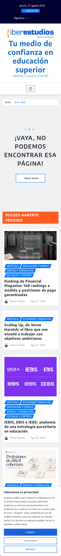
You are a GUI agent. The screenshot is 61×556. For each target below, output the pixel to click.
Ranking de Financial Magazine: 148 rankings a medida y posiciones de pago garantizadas (30, 288)
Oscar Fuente (17, 301)
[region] (30, 521)
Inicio (8, 102)
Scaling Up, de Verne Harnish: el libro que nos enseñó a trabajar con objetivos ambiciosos (26, 332)
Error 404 (20, 102)
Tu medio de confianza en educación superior (30, 56)
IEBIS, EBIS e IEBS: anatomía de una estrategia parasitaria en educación (30, 426)
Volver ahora (31, 178)
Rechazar (30, 549)
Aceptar (30, 532)
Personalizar (30, 540)
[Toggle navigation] (30, 89)
